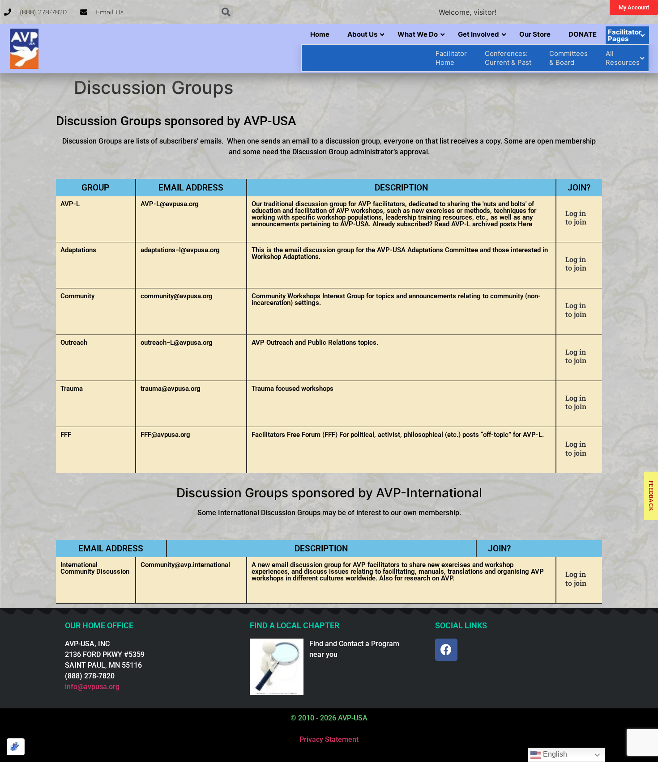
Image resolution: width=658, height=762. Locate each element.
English (554, 754)
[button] (226, 12)
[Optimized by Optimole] (16, 746)
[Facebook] (446, 650)
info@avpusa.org (92, 686)
